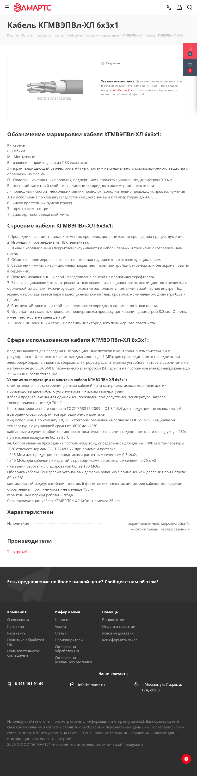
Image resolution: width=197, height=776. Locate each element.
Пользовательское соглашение (23, 653)
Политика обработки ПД (25, 642)
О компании (18, 619)
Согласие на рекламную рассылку (73, 659)
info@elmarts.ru (123, 90)
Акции (60, 626)
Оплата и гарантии (118, 626)
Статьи (61, 633)
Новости (62, 619)
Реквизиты (16, 633)
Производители (69, 639)
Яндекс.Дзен (186, 759)
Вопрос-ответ (114, 619)
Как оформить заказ (119, 639)
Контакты (15, 626)
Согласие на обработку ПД (67, 648)
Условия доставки (118, 633)
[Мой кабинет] (179, 7)
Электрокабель (20, 551)
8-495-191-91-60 (29, 683)
